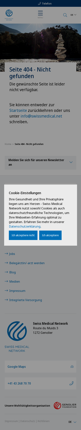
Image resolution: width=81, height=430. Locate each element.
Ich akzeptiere (50, 235)
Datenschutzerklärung (24, 226)
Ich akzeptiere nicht (23, 235)
